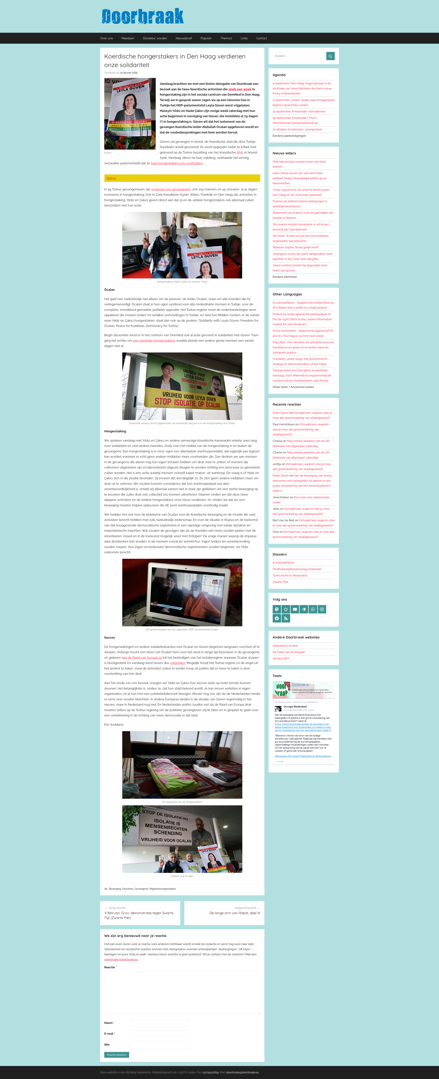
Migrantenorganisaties (163, 888)
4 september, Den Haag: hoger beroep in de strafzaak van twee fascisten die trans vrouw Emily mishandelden (302, 88)
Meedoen (128, 38)
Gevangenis (141, 888)
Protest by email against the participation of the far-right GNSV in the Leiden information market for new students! (302, 319)
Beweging (115, 888)
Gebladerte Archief (285, 645)
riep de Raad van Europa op (142, 657)
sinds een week (239, 89)
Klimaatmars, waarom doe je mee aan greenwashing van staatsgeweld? (301, 429)
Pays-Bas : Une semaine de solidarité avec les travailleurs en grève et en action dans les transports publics (303, 347)
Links (244, 38)
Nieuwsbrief (184, 38)
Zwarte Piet (280, 582)
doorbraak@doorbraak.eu (121, 959)
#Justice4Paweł (283, 562)
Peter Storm (281, 412)
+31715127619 (210, 1072)
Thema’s (226, 38)
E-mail (109, 1033)
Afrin (240, 152)
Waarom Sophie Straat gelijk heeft (296, 247)
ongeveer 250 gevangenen (171, 189)
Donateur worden (155, 38)
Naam (109, 1023)
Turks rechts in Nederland (290, 575)
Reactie (110, 967)
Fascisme (127, 888)
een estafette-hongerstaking (154, 340)
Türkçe (111, 178)
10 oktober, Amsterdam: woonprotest (297, 129)
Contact (261, 38)
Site (107, 1044)
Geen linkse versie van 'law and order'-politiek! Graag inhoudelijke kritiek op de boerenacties (300, 178)
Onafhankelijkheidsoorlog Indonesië (297, 569)
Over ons (106, 38)
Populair (206, 38)
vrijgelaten (177, 663)
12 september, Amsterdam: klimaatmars (299, 111)
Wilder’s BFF (281, 658)
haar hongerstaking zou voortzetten (177, 163)
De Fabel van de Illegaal (289, 652)
